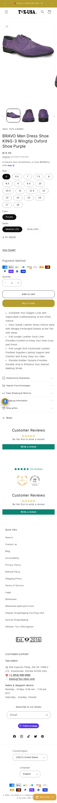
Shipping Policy (13, 578)
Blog (7, 551)
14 (18, 197)
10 (40, 183)
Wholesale (10, 599)
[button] (6, 11)
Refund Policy (12, 572)
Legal (8, 592)
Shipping (6, 157)
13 (7, 197)
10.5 (8, 190)
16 (39, 197)
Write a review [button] (28, 447)
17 (7, 205)
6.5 (17, 176)
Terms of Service (14, 585)
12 (43, 190)
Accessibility (12, 558)
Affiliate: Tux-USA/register (19, 626)
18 (18, 205)
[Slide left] (3, 116)
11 (20, 190)
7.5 (38, 176)
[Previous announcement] (5, 4)
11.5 (32, 190)
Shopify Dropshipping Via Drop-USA (24, 613)
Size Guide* (9, 250)
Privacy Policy (13, 565)
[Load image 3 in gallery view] (43, 115)
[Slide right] (54, 116)
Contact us (11, 544)
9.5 (28, 183)
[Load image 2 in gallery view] (28, 115)
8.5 (7, 183)
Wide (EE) (34, 230)
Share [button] (9, 418)
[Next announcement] (52, 4)
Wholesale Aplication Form (19, 606)
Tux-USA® (15, 795)
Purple (9, 217)
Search (9, 537)
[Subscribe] (46, 715)
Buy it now (28, 303)
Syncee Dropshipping (16, 620)
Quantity (6, 277)
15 (28, 197)
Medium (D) (12, 229)
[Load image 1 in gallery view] (13, 115)
